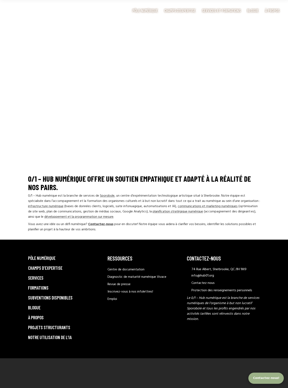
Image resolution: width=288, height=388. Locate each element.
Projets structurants (49, 327)
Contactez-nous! (266, 378)
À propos (36, 317)
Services (35, 278)
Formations (38, 287)
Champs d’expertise (45, 268)
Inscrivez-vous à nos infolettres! (130, 291)
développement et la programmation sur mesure (78, 217)
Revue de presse (119, 284)
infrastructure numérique (45, 206)
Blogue (34, 307)
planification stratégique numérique (178, 211)
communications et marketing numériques (208, 206)
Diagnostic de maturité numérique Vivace (137, 277)
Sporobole (107, 196)
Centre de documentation (126, 269)
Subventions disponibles (50, 297)
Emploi (112, 299)
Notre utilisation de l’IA (50, 337)
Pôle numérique (41, 258)
